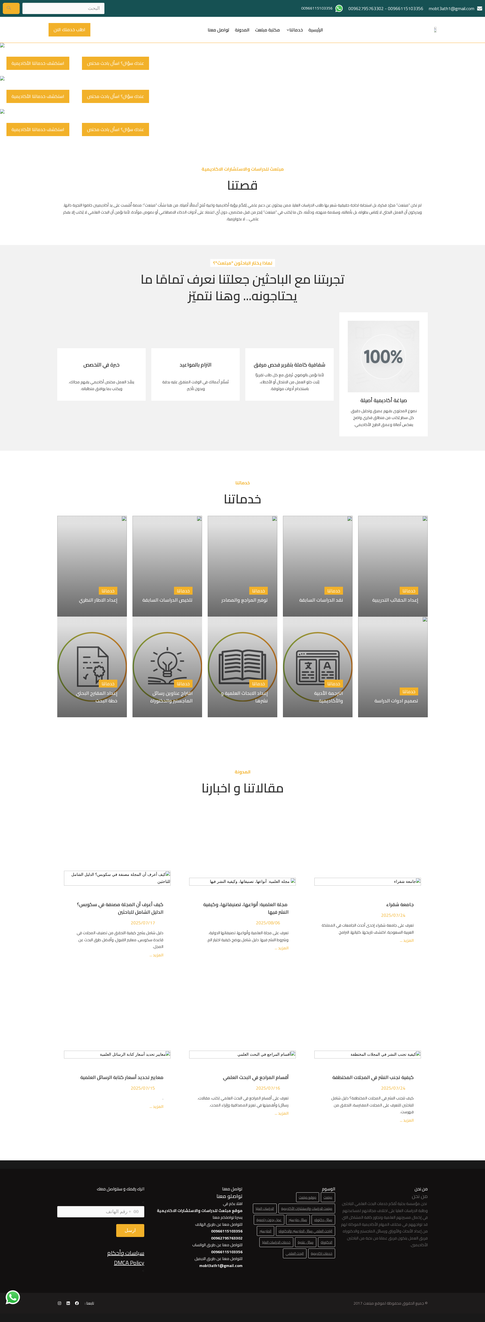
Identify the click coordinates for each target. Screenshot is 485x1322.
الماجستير (265, 1231)
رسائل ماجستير (298, 1219)
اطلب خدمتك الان (69, 29)
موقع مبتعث (307, 1197)
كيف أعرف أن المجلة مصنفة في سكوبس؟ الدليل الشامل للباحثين (120, 908)
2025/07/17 (143, 922)
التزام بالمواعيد (195, 364)
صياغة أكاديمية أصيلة (383, 400)
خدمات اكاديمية (321, 1253)
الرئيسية (315, 30)
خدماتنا (296, 30)
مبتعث (328, 1197)
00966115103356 (405, 8)
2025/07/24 (393, 915)
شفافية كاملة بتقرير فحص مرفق (289, 364)
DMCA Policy (129, 1262)
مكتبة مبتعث (267, 30)
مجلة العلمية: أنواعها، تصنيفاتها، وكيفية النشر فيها (246, 908)
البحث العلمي (295, 1253)
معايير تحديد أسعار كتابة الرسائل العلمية (120, 1077)
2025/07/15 (143, 1088)
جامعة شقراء (400, 904)
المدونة (242, 30)
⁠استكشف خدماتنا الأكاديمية (38, 63)
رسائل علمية (306, 1242)
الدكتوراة (326, 1242)
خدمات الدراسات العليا (276, 1242)
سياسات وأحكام (125, 1253)
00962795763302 (366, 8)
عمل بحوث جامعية (269, 1219)
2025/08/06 (268, 922)
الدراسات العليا (265, 1208)
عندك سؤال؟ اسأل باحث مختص (115, 63)
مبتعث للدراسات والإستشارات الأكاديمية (306, 1208)
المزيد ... (406, 940)
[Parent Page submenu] (288, 29)
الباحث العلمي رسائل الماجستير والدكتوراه (305, 1231)
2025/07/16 (268, 1088)
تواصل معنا (218, 30)
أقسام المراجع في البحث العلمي (255, 1077)
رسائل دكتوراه (323, 1219)
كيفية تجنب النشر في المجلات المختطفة (372, 1077)
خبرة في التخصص (101, 364)
